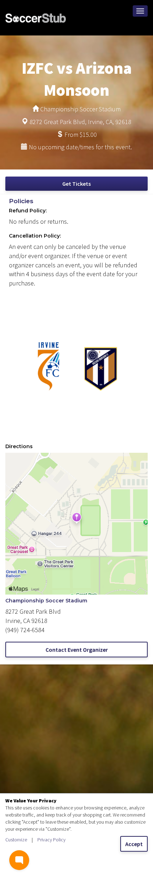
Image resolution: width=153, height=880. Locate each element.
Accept (134, 843)
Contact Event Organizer (77, 649)
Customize (16, 839)
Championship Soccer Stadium (46, 600)
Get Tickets (76, 183)
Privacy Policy (51, 839)
